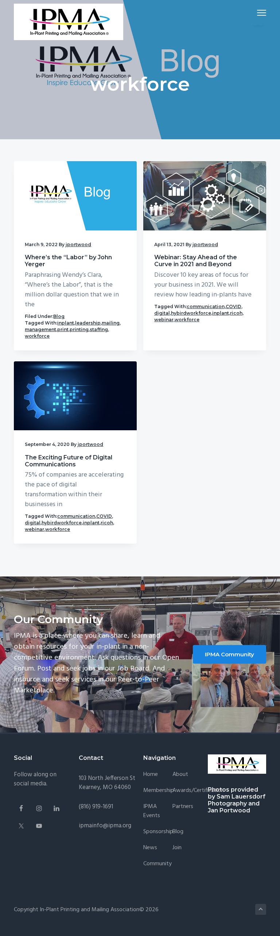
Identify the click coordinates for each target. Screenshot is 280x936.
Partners (182, 806)
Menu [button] (253, 12)
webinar (164, 319)
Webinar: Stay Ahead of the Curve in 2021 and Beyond (195, 261)
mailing (111, 323)
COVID (233, 306)
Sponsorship (158, 831)
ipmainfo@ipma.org (105, 826)
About (180, 774)
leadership (88, 323)
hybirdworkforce (191, 313)
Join (177, 848)
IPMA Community (229, 654)
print (63, 329)
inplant (65, 323)
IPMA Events (151, 811)
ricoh (236, 313)
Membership (158, 790)
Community (157, 864)
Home (150, 774)
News (150, 848)
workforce (37, 336)
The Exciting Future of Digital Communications (68, 461)
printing (79, 329)
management (40, 329)
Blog (59, 316)
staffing (99, 329)
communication (206, 306)
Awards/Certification (198, 790)
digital (162, 313)
